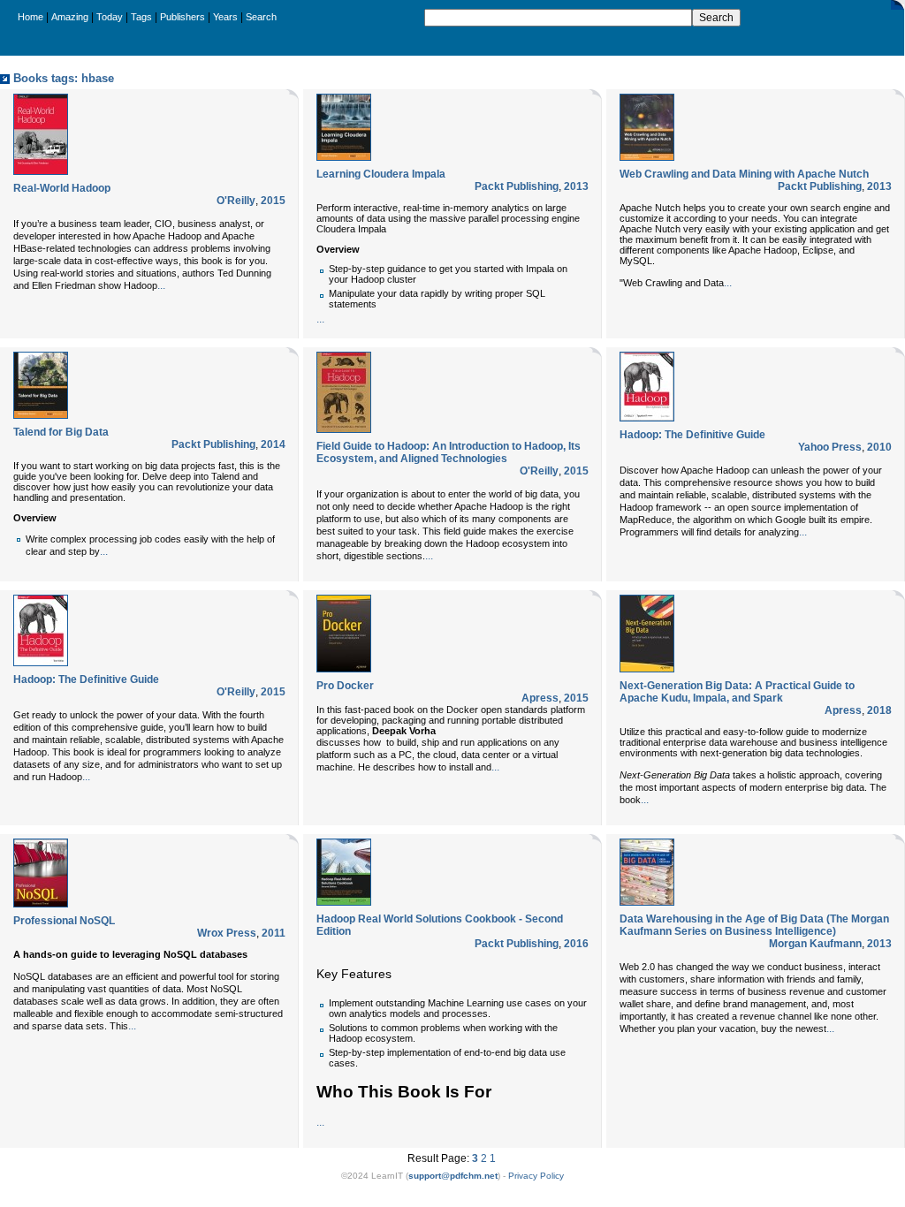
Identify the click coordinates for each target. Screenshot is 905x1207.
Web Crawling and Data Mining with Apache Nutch (744, 174)
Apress (540, 698)
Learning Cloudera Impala (380, 174)
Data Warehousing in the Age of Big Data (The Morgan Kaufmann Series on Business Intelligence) (754, 925)
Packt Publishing (517, 186)
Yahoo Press (830, 447)
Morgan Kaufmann (815, 944)
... (161, 285)
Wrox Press (226, 933)
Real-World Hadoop (61, 188)
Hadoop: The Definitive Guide (692, 435)
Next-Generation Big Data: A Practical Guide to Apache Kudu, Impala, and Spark (737, 691)
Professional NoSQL (64, 921)
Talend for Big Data (61, 432)
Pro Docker (345, 685)
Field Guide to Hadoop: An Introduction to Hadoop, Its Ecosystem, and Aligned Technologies (448, 452)
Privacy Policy (536, 1175)
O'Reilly (236, 200)
